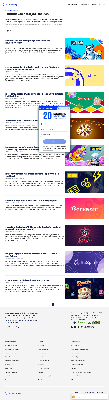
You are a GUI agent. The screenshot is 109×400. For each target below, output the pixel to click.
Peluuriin (74, 319)
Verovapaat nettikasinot (12, 361)
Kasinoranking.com (12, 313)
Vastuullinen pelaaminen (78, 361)
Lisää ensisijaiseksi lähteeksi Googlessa (89, 327)
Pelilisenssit (41, 364)
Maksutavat (8, 380)
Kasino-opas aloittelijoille (45, 376)
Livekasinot (8, 376)
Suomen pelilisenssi (43, 368)
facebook (72, 327)
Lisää (104, 4)
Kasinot (44, 19)
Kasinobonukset (84, 4)
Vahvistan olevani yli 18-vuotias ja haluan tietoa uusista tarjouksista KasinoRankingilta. (55, 148)
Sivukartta (73, 368)
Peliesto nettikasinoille (77, 364)
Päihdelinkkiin (85, 319)
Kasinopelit (41, 345)
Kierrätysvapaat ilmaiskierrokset (79, 349)
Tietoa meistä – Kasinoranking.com (81, 372)
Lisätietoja (78, 397)
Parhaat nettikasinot (71, 4)
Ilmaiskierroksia (75, 345)
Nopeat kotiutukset (43, 361)
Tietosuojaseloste (48, 150)
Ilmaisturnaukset (95, 4)
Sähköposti (46, 134)
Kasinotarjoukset (75, 353)
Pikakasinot (8, 357)
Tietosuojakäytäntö (76, 376)
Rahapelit (40, 341)
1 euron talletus (42, 357)
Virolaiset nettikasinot (11, 372)
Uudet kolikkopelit (43, 349)
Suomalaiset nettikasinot (12, 349)
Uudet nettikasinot (10, 353)
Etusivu (7, 10)
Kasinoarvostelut (10, 364)
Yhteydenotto (75, 380)
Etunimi (45, 124)
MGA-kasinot (9, 368)
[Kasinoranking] (13, 394)
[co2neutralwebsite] (81, 322)
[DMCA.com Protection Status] (89, 323)
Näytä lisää (9, 31)
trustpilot (78, 327)
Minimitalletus (42, 353)
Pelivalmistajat (75, 357)
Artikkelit (40, 372)
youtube (75, 327)
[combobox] (43, 129)
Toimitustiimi (41, 380)
